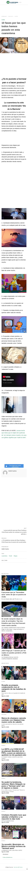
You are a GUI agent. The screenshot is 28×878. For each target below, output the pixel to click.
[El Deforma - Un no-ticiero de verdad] (14, 2)
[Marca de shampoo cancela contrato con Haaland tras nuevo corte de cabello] (14, 706)
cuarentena (4, 556)
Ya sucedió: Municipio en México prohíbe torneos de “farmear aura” (13, 846)
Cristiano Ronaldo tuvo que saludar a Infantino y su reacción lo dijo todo (14, 817)
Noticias (10, 16)
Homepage (4, 16)
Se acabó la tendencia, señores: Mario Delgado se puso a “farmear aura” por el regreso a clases (13, 785)
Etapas (15, 556)
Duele (10, 556)
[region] (14, 9)
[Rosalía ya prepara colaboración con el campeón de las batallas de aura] (14, 673)
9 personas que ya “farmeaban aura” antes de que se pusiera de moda (14, 595)
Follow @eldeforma (7, 857)
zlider (3, 681)
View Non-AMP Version (18, 867)
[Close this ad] (27, 869)
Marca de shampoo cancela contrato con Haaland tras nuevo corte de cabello (14, 720)
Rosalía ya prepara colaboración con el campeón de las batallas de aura (14, 688)
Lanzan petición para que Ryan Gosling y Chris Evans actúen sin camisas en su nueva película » (14, 532)
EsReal (3, 745)
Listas (16, 16)
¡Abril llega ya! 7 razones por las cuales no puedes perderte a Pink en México (14, 653)
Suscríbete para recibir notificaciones (15, 466)
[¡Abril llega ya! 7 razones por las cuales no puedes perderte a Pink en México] (14, 641)
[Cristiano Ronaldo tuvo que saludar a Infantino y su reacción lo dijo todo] (14, 803)
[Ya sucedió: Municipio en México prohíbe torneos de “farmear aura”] (14, 832)
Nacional (4, 714)
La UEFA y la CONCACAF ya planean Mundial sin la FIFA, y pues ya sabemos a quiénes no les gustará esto (14, 752)
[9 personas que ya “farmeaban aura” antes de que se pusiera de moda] (14, 583)
